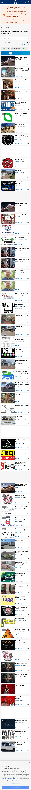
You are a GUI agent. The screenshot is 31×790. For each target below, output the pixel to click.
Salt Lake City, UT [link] (18, 81)
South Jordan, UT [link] (18, 453)
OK (29, 762)
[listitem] (15, 61)
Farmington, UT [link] (18, 633)
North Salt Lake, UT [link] (19, 239)
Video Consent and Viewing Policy (10, 778)
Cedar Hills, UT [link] (18, 407)
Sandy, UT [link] (17, 554)
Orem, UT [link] (17, 216)
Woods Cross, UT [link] (18, 375)
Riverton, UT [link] (17, 172)
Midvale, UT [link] (17, 586)
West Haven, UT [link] (18, 272)
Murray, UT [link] (17, 295)
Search (7, 27)
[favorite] (27, 65)
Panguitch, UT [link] (18, 306)
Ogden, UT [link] (17, 351)
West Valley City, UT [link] (19, 128)
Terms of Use (15, 775)
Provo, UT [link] (17, 250)
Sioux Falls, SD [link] (18, 161)
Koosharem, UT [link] (18, 396)
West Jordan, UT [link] (18, 72)
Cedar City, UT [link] (18, 60)
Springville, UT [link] (18, 746)
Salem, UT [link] (17, 565)
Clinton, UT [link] (17, 386)
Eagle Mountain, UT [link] (19, 419)
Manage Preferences (15, 783)
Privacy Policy (22, 775)
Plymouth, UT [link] (18, 185)
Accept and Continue (15, 787)
